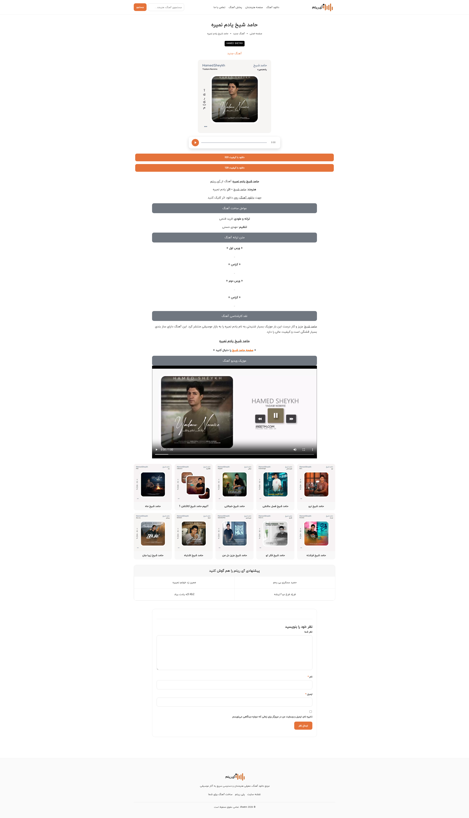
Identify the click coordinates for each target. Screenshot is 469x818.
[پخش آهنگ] (195, 142)
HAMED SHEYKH (234, 43)
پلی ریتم (240, 794)
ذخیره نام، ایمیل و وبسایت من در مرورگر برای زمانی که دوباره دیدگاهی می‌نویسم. (272, 717)
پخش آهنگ (235, 7)
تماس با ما (219, 7)
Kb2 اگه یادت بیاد (184, 594)
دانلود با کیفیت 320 (234, 157)
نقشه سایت (254, 794)
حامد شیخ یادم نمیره (245, 181)
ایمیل (308, 694)
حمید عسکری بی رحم (285, 582)
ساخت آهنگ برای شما (220, 794)
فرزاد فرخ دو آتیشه (285, 594)
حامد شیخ (239, 189)
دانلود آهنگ (272, 7)
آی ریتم (215, 181)
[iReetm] (322, 7)
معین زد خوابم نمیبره (184, 582)
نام (310, 677)
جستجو (140, 7)
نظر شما (308, 632)
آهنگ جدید (239, 34)
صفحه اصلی (256, 34)
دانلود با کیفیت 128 (234, 168)
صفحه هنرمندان (254, 7)
